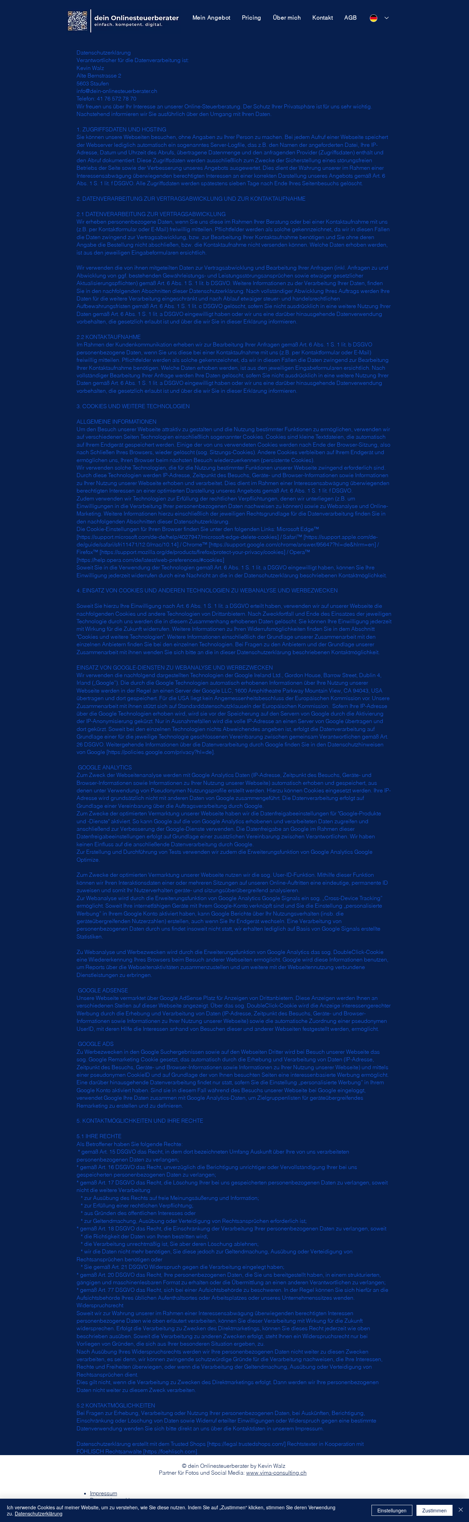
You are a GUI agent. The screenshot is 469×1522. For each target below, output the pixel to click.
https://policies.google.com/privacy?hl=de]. (161, 751)
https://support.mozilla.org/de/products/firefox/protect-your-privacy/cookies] (193, 551)
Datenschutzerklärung (38, 1513)
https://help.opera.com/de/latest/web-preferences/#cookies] (151, 559)
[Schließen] (461, 1510)
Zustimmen (434, 1510)
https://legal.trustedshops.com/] (247, 1443)
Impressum (103, 1493)
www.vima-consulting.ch (276, 1472)
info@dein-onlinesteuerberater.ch (117, 90)
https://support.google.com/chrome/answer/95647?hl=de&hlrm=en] (293, 544)
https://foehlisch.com (170, 1451)
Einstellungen (392, 1510)
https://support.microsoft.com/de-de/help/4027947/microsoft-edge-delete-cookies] (178, 536)
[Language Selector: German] (379, 18)
